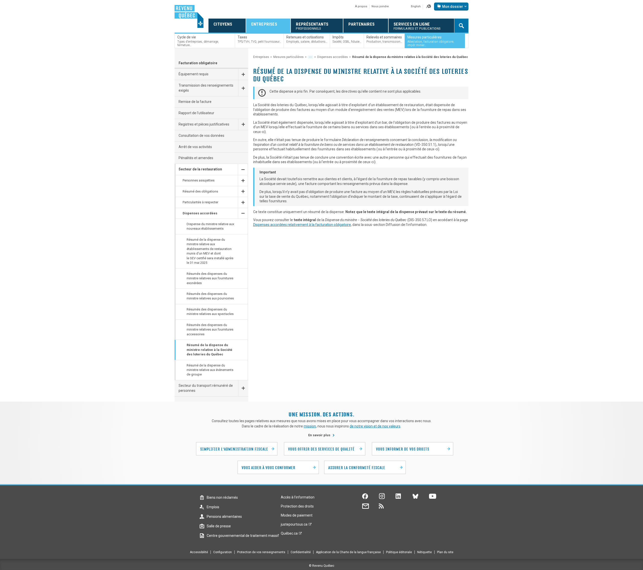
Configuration (222, 552)
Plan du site (445, 552)
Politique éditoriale (399, 552)
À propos (361, 6)
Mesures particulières (288, 57)
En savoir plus (321, 435)
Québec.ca (289, 534)
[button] (428, 7)
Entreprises (261, 57)
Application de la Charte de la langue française (348, 552)
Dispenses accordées (332, 57)
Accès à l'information (297, 497)
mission (310, 426)
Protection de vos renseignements (261, 552)
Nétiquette (424, 552)
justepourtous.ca (294, 525)
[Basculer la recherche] (461, 26)
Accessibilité (199, 552)
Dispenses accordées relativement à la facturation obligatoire (302, 225)
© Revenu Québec (321, 565)
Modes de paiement (296, 515)
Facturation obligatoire (198, 63)
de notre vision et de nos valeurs (375, 426)
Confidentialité (301, 552)
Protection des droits (297, 506)
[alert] (451, 7)
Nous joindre (380, 6)
